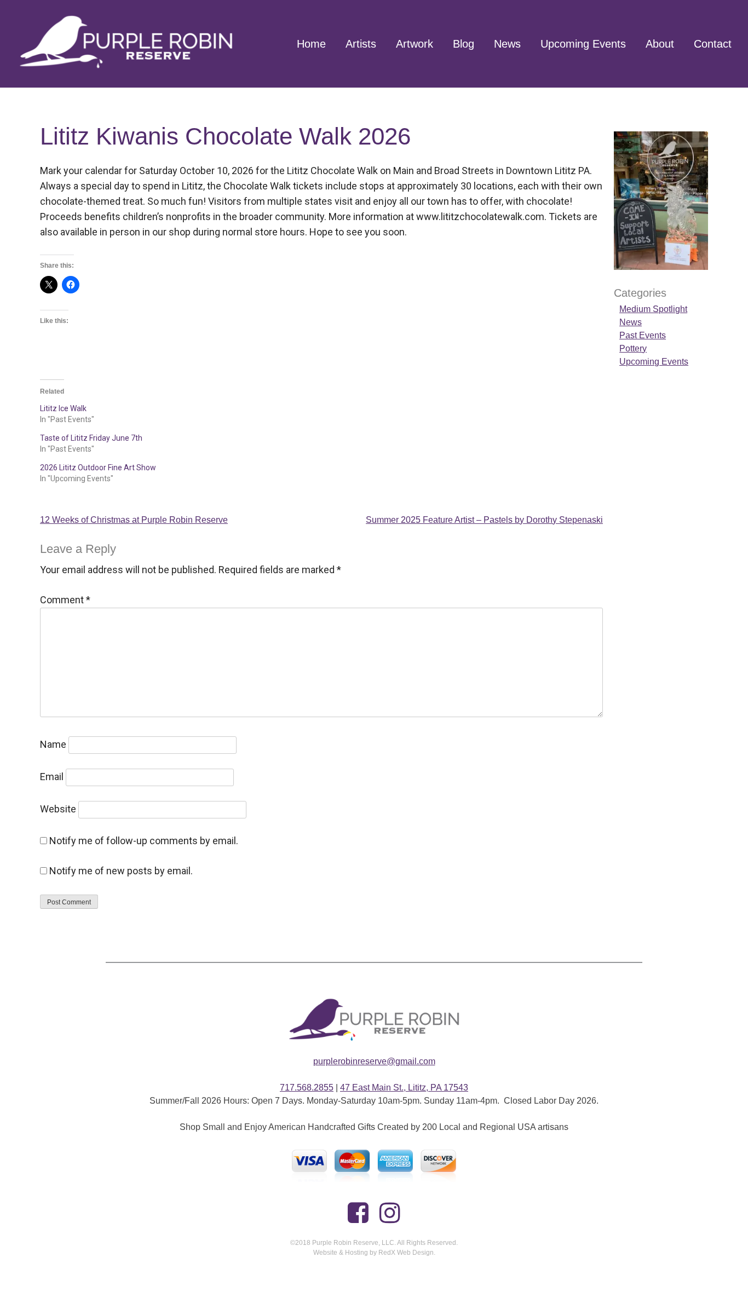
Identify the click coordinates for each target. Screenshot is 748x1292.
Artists (361, 44)
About (660, 44)
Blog (463, 44)
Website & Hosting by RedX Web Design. (374, 1252)
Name (53, 744)
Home (311, 44)
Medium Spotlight (653, 309)
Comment (65, 599)
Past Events (642, 335)
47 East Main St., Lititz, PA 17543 (404, 1087)
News (507, 44)
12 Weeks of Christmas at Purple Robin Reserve (134, 519)
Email (52, 776)
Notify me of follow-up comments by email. (143, 840)
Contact (713, 44)
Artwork (414, 44)
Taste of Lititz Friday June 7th (91, 438)
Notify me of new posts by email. (121, 870)
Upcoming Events (583, 44)
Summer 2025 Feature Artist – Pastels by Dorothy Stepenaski (484, 519)
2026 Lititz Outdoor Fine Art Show (98, 467)
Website (58, 809)
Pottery (633, 348)
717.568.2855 (306, 1087)
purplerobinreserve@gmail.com (374, 1061)
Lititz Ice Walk (63, 408)
